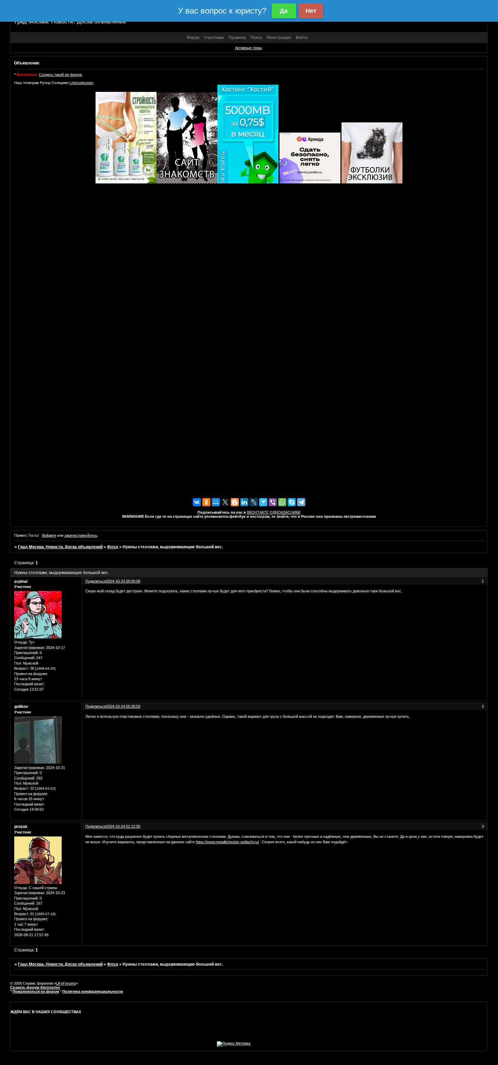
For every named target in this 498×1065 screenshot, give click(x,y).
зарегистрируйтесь (80, 535)
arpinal (20, 581)
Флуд (112, 547)
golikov (21, 706)
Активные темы (248, 48)
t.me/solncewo (81, 83)
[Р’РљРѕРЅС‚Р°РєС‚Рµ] (197, 502)
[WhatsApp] (282, 502)
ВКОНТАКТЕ (258, 512)
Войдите (49, 535)
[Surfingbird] (263, 502)
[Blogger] (235, 502)
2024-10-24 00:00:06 (123, 581)
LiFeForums (66, 983)
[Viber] (273, 502)
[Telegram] (301, 502)
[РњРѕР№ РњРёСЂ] (216, 502)
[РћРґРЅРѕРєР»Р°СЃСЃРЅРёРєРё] (206, 502)
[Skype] (292, 502)
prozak (20, 826)
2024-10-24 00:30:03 (123, 706)
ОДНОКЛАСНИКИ (285, 512)
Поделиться (95, 581)
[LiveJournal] (254, 502)
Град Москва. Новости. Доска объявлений (60, 547)
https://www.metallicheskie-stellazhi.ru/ (227, 842)
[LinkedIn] (244, 502)
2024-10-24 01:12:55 (123, 826)
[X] (225, 502)
